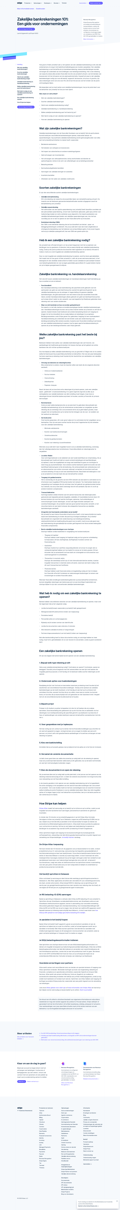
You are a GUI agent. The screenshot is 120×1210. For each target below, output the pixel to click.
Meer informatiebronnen (25, 9)
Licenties (86, 1128)
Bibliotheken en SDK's (67, 1189)
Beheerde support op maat (91, 1160)
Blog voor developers (67, 1194)
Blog (84, 1115)
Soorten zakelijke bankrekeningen (22, 73)
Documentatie (65, 1180)
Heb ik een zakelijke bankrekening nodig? (23, 77)
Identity (41, 1138)
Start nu (21, 1081)
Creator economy (66, 1142)
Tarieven (64, 3)
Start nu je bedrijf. (86, 990)
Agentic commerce (66, 1115)
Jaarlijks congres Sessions (90, 1120)
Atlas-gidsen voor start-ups (56, 987)
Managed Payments (45, 1147)
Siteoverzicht (87, 1131)
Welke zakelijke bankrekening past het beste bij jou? (26, 87)
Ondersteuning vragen (89, 1157)
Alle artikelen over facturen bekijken (25, 1038)
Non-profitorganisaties (67, 1154)
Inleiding (19, 64)
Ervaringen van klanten (89, 1113)
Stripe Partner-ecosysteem (69, 1171)
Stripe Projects (65, 1192)
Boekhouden (40, 9)
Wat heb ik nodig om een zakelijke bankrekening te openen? (25, 92)
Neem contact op (95, 3)
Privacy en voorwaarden (90, 1122)
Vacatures (86, 1144)
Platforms (64, 1135)
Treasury (41, 1167)
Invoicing (41, 1140)
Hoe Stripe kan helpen (24, 102)
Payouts (41, 1154)
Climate (41, 1124)
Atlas (40, 1113)
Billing (40, 1117)
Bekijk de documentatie (90, 1079)
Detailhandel (64, 1161)
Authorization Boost (45, 1115)
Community (86, 1117)
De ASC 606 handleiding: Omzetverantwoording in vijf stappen (60, 1033)
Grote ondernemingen (67, 1110)
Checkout (42, 1122)
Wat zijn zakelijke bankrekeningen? (22, 68)
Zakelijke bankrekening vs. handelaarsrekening (25, 82)
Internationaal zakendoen (68, 1126)
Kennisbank (86, 1110)
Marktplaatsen (65, 1131)
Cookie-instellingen (88, 1133)
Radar (41, 1156)
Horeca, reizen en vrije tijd (68, 1147)
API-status (64, 1185)
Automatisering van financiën (69, 1124)
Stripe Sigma (42, 1161)
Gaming (63, 1145)
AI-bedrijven (64, 1140)
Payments (42, 1151)
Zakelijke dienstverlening (68, 1156)
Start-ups (64, 1113)
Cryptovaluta (43, 1129)
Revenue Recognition (45, 1158)
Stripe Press (86, 1149)
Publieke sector (65, 1158)
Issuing (41, 1142)
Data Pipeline (43, 1131)
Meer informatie (88, 39)
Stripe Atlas (43, 808)
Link (40, 1145)
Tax (40, 1163)
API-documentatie (66, 1182)
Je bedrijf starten (68, 837)
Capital (41, 1120)
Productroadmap (88, 1142)
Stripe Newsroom (88, 1146)
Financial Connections (45, 1135)
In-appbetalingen (66, 1129)
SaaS (62, 1138)
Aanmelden (82, 3)
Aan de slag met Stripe (25, 29)
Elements (42, 1133)
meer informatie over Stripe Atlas (79, 987)
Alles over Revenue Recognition (67, 1083)
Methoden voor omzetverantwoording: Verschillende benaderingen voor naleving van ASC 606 (69, 1040)
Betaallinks (42, 1149)
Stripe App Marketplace (68, 1169)
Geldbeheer (64, 1133)
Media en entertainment (68, 1151)
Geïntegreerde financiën (68, 1122)
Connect (41, 1126)
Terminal (41, 1165)
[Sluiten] (117, 1201)
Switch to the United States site (87, 1206)
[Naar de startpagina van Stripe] (19, 1108)
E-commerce (65, 1120)
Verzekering (64, 1149)
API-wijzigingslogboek (67, 1187)
